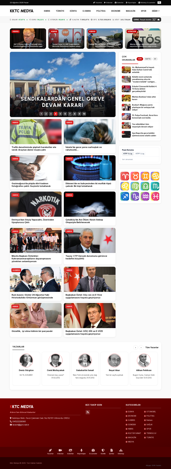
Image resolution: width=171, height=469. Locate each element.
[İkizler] (145, 176)
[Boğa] (135, 176)
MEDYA (131, 442)
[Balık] (155, 196)
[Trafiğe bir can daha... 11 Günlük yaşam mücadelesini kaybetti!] (105, 38)
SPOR (143, 11)
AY (155, 59)
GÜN (140, 59)
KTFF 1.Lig (140, 154)
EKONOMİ (115, 11)
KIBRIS (47, 11)
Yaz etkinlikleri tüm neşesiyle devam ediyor (142, 125)
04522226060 (19, 421)
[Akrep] (155, 186)
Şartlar (111, 454)
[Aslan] (124, 186)
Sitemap (121, 454)
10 (84, 114)
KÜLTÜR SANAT (134, 433)
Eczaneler (93, 454)
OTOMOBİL (151, 412)
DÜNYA (73, 11)
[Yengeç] (155, 176)
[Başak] (135, 186)
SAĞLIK (149, 424)
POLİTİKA (100, 11)
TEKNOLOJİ (151, 433)
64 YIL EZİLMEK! (26, 375)
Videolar (109, 3)
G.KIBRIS (86, 11)
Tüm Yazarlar (152, 347)
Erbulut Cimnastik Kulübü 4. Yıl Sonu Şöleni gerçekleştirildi (144, 88)
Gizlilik (103, 454)
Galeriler (120, 3)
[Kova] (145, 196)
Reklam (149, 420)
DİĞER (155, 11)
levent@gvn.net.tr (21, 424)
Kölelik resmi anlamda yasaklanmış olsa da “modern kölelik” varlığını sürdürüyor (143, 79)
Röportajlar (131, 3)
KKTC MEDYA (22, 11)
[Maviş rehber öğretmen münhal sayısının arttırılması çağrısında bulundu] (143, 38)
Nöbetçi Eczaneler (147, 3)
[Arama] (159, 2)
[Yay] (124, 196)
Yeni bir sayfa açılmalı (114, 375)
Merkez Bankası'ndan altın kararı (144, 98)
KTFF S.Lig (127, 154)
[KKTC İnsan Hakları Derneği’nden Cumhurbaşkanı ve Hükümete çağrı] (28, 38)
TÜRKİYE (60, 11)
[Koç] (124, 176)
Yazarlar (98, 3)
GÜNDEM (132, 424)
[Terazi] (145, 186)
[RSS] (88, 412)
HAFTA (147, 59)
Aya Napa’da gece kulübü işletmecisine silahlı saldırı (144, 134)
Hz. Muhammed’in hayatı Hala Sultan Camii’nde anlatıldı (143, 69)
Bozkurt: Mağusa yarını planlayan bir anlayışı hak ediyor (143, 107)
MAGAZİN (130, 11)
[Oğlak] (135, 196)
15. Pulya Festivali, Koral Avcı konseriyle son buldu (145, 116)
